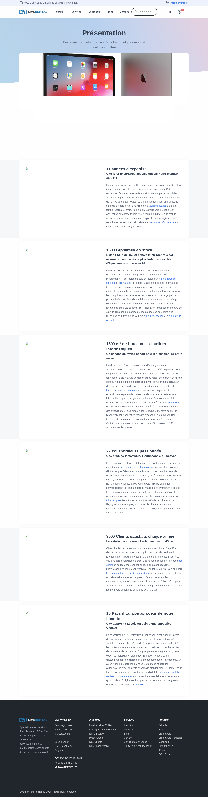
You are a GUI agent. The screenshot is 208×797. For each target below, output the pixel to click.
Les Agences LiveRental (102, 729)
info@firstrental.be (180, 3)
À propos (94, 11)
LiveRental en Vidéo (100, 725)
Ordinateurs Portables (170, 737)
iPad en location (155, 316)
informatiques (113, 500)
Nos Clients (95, 742)
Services (76, 11)
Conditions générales (135, 742)
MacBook (164, 742)
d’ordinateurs (125, 676)
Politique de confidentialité (138, 746)
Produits (58, 11)
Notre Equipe (96, 733)
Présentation (96, 737)
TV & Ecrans (166, 754)
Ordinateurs (165, 733)
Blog (110, 11)
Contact (124, 11)
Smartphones (166, 746)
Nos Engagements (99, 746)
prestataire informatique (161, 222)
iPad (161, 729)
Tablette (163, 725)
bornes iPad (173, 402)
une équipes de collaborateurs (136, 467)
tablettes (139, 684)
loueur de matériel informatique (123, 390)
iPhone (162, 750)
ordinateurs (125, 283)
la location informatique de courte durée (128, 573)
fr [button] (169, 12)
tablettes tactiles (157, 205)
